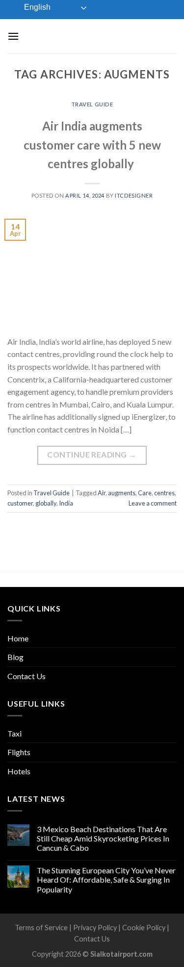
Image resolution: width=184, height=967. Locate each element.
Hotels (18, 771)
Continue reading (91, 454)
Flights (18, 752)
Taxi (14, 733)
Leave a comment (153, 503)
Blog (15, 657)
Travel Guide (92, 104)
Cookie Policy (143, 927)
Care (145, 493)
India (66, 503)
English (36, 7)
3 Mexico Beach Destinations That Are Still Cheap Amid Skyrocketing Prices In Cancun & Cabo (103, 838)
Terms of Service (41, 927)
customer (20, 503)
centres (164, 493)
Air (101, 493)
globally (45, 503)
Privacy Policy (95, 927)
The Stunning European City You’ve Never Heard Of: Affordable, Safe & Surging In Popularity (106, 879)
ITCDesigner (134, 195)
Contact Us (26, 676)
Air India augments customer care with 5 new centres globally (92, 145)
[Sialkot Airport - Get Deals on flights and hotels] (96, 36)
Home (17, 638)
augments (121, 493)
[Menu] (13, 36)
